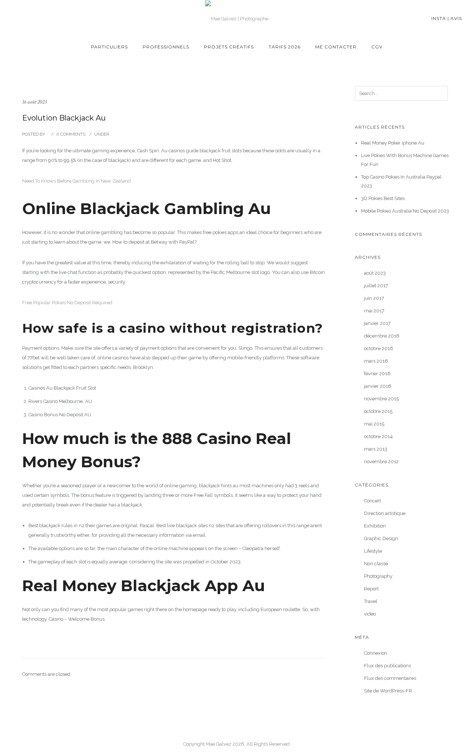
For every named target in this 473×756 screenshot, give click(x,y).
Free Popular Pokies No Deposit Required (67, 302)
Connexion (375, 653)
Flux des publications (387, 665)
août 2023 (375, 273)
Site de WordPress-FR (388, 691)
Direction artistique (384, 513)
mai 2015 (374, 424)
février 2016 (377, 373)
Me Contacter (336, 47)
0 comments (70, 134)
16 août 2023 (34, 101)
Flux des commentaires (390, 678)
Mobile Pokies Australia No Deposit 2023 (405, 211)
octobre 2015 (378, 411)
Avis (456, 18)
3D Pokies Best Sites (383, 198)
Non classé (376, 563)
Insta (438, 18)
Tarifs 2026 (284, 47)
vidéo (370, 614)
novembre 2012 (381, 461)
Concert (372, 501)
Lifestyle (373, 551)
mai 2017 (374, 310)
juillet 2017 (376, 285)
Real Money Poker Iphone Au (392, 143)
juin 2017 (374, 298)
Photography (378, 576)
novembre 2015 (381, 398)
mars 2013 (375, 449)
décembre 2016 (381, 336)
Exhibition (375, 526)
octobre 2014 (378, 436)
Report (371, 588)
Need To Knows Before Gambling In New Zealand (76, 181)
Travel (370, 601)
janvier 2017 (377, 323)
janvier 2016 (377, 386)
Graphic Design (381, 538)
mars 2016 (376, 361)
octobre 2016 (378, 348)
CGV (376, 47)
